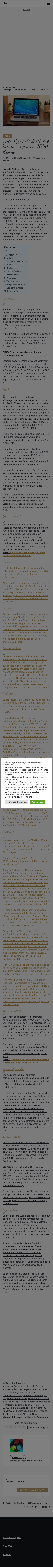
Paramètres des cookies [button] (16, 802)
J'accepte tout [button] (37, 802)
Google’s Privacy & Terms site (18, 797)
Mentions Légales (30, 792)
